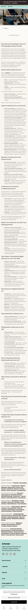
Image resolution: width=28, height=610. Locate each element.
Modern (23, 485)
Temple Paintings (18, 514)
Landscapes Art (5, 494)
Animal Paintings (17, 511)
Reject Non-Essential (14, 597)
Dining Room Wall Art (7, 532)
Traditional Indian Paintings (9, 526)
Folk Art (18, 524)
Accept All (14, 602)
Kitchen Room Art (19, 532)
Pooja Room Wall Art (17, 530)
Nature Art (20, 493)
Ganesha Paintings (12, 517)
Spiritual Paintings (6, 515)
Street (8, 490)
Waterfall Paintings (6, 496)
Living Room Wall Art (15, 529)
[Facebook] (3, 554)
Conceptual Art (21, 490)
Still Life (3, 490)
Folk (22, 487)
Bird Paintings (11, 509)
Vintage (3, 488)
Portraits (21, 488)
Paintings (16, 483)
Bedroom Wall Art (6, 530)
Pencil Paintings (21, 503)
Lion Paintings (20, 509)
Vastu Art (13, 490)
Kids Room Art (20, 535)
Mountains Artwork (16, 494)
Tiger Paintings (15, 506)
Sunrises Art (16, 496)
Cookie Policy (13, 594)
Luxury (18, 487)
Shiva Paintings (17, 515)
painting (8, 72)
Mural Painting (11, 524)
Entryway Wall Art (15, 533)
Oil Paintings (15, 500)
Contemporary (16, 485)
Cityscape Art (22, 497)
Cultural (16, 488)
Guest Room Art (10, 535)
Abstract (10, 6)
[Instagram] (7, 554)
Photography (23, 483)
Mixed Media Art (12, 503)
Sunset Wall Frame (12, 497)
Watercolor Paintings (13, 502)
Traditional (10, 488)
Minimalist (4, 487)
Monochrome (11, 487)
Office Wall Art (5, 533)
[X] (10, 554)
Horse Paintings (11, 508)
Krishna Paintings (6, 518)
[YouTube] (14, 554)
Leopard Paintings (6, 511)
